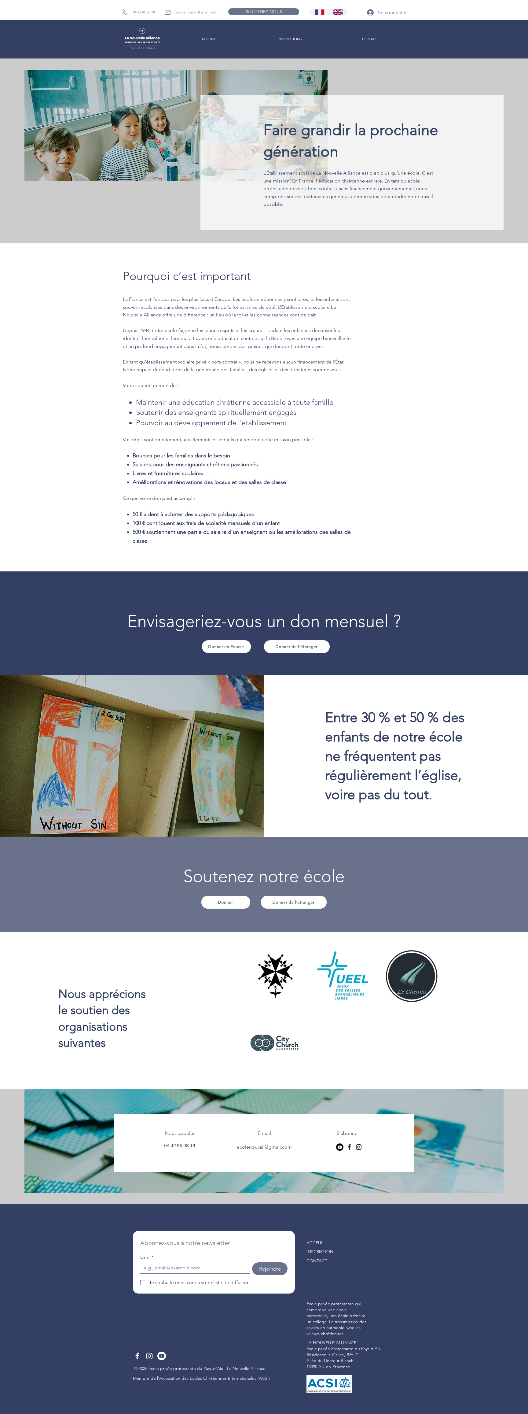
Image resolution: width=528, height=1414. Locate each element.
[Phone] (125, 12)
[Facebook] (349, 1147)
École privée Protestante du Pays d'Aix (343, 1348)
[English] (337, 12)
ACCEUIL (315, 1243)
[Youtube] (161, 1356)
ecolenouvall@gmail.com (196, 12)
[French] (319, 12)
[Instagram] (358, 1147)
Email (146, 1257)
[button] (289, 39)
